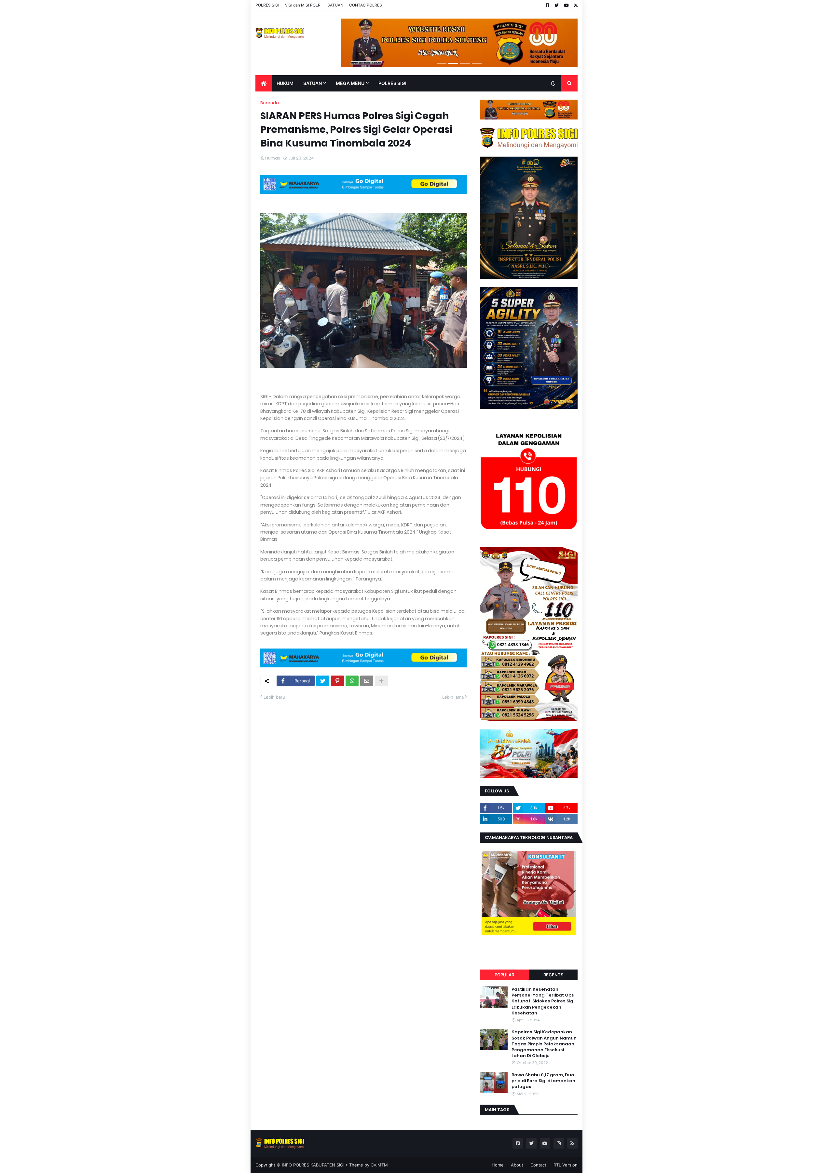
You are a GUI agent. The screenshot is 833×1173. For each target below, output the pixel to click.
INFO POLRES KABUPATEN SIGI (313, 1164)
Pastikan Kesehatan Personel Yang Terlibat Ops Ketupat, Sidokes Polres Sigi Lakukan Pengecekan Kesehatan (543, 1001)
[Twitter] (322, 681)
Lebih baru (274, 697)
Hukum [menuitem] (285, 83)
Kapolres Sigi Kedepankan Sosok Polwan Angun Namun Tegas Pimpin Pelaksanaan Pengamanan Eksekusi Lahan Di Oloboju (544, 1044)
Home (498, 1164)
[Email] (366, 681)
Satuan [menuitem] (312, 83)
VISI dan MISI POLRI (303, 5)
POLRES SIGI (267, 5)
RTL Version (565, 1164)
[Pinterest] (337, 681)
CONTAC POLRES (365, 5)
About (517, 1164)
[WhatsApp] (352, 681)
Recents (553, 974)
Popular (504, 974)
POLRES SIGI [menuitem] (392, 83)
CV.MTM (379, 1164)
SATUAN (335, 5)
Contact (538, 1164)
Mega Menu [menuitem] (350, 83)
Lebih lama (453, 697)
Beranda (269, 103)
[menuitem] (263, 83)
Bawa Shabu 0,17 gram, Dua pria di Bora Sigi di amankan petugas (543, 1081)
